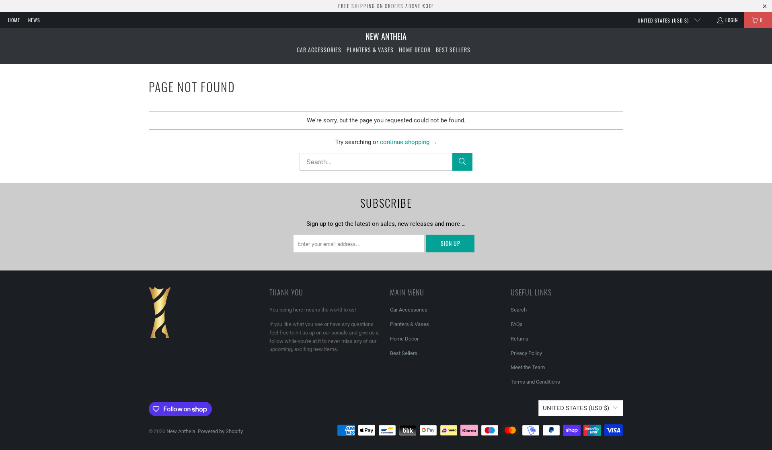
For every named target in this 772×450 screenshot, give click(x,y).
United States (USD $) (664, 20)
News (34, 20)
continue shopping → (408, 142)
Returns (519, 339)
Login (731, 20)
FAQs (517, 324)
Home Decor (404, 339)
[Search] (462, 162)
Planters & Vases (409, 324)
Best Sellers (403, 353)
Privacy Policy (526, 353)
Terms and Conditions (535, 382)
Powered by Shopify (220, 431)
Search (519, 310)
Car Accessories (408, 310)
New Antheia (180, 431)
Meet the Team (528, 367)
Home (14, 20)
